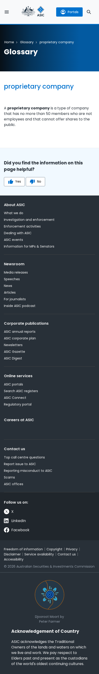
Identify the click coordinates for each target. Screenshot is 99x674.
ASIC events (13, 239)
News (8, 285)
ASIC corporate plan (20, 338)
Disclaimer (12, 554)
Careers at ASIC (19, 420)
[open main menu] (6, 12)
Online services (18, 376)
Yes (18, 181)
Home (9, 42)
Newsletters (13, 345)
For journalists (15, 299)
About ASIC (14, 204)
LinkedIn (18, 520)
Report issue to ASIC (20, 464)
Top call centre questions (24, 457)
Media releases (16, 272)
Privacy (72, 549)
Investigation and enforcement (29, 219)
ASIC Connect (15, 397)
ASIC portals (13, 384)
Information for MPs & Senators (29, 246)
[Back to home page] (32, 12)
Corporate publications (26, 323)
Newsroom (14, 264)
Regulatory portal (18, 404)
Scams (9, 477)
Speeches (12, 279)
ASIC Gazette (14, 351)
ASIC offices (13, 484)
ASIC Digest (13, 358)
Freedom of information (23, 549)
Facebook (20, 530)
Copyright (54, 549)
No (39, 181)
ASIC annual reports (19, 331)
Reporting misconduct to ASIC (28, 470)
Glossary (27, 42)
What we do (13, 213)
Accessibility (13, 559)
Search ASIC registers (21, 391)
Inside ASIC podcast (19, 305)
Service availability (39, 554)
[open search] (89, 12)
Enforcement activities (22, 226)
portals (73, 12)
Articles (10, 292)
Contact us (14, 449)
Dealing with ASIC (18, 233)
